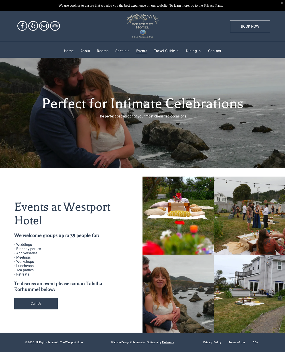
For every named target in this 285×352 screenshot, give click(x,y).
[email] (44, 26)
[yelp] (33, 26)
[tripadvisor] (55, 26)
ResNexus (168, 342)
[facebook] (22, 26)
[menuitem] (69, 51)
